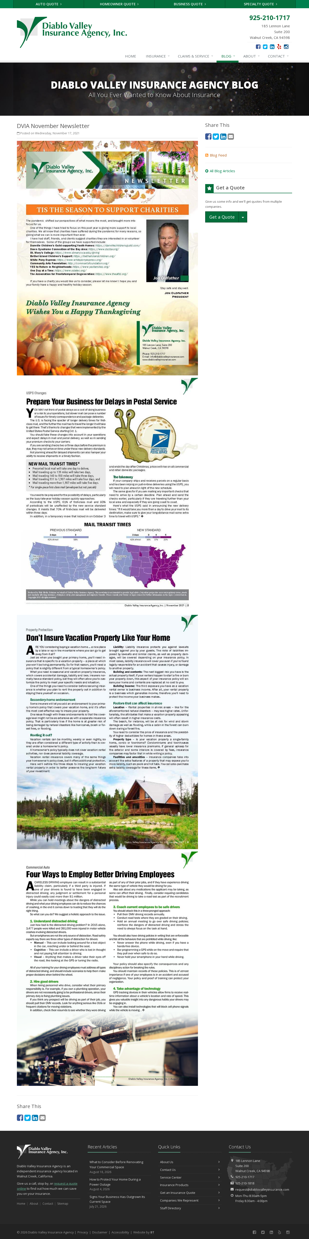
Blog (228, 55)
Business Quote (189, 4)
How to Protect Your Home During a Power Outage (115, 1184)
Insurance (158, 55)
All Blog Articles (222, 170)
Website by (143, 1232)
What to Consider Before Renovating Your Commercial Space (116, 1167)
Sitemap (62, 1204)
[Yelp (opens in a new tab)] (279, 46)
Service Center (171, 1177)
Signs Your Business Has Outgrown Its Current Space (117, 1202)
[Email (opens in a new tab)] (42, 1118)
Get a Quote (222, 217)
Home (130, 56)
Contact (278, 55)
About (251, 55)
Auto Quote (47, 4)
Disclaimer (99, 1232)
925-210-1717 (244, 1177)
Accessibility (120, 1232)
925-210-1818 (244, 1183)
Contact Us (168, 1169)
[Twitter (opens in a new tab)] (265, 46)
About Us (166, 1162)
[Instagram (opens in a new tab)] (286, 46)
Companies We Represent (179, 1200)
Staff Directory (170, 1208)
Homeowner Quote (118, 4)
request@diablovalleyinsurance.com (262, 1189)
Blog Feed (218, 155)
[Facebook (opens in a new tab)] (258, 46)
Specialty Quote (259, 4)
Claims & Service (195, 55)
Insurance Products (174, 1185)
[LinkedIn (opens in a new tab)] (272, 46)
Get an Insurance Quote (177, 1192)
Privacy (82, 1232)
